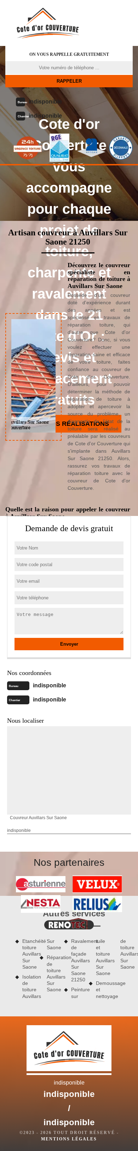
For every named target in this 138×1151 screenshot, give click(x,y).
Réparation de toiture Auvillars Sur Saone (53, 973)
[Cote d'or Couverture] (47, 23)
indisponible (45, 102)
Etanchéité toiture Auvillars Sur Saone (28, 954)
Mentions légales (69, 1139)
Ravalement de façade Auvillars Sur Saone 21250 (77, 960)
